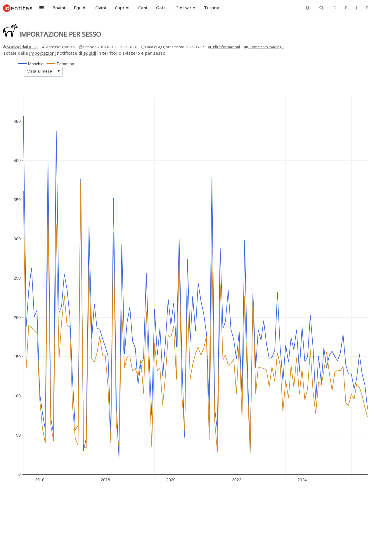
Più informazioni (225, 46)
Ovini (100, 8)
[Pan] (326, 60)
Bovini (59, 8)
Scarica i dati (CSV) (22, 46)
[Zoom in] (335, 60)
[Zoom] (319, 60)
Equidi (80, 8)
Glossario (185, 8)
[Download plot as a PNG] (310, 60)
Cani (142, 8)
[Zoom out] (342, 60)
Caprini (122, 8)
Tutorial (212, 8)
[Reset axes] (356, 60)
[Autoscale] (349, 60)
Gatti (161, 8)
